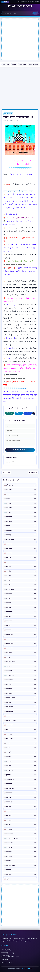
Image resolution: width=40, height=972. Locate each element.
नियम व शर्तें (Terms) (6, 959)
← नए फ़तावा (6, 473)
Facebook (27, 413)
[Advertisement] (20, 39)
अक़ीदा (14, 65)
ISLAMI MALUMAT (27, 969)
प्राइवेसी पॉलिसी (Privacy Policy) (10, 956)
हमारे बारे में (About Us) (7, 953)
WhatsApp (10, 413)
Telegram (19, 413)
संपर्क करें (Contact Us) (7, 963)
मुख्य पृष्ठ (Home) (6, 950)
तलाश (35, 13)
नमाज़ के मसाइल (33, 65)
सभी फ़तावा (6, 65)
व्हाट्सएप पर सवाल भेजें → (20, 450)
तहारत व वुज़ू (22, 65)
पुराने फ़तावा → (33, 473)
